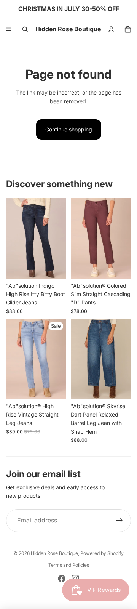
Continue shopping (68, 129)
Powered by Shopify (102, 553)
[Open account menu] (111, 29)
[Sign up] (119, 521)
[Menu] (9, 29)
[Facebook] (61, 578)
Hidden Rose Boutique (54, 553)
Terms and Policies (68, 565)
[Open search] (25, 29)
